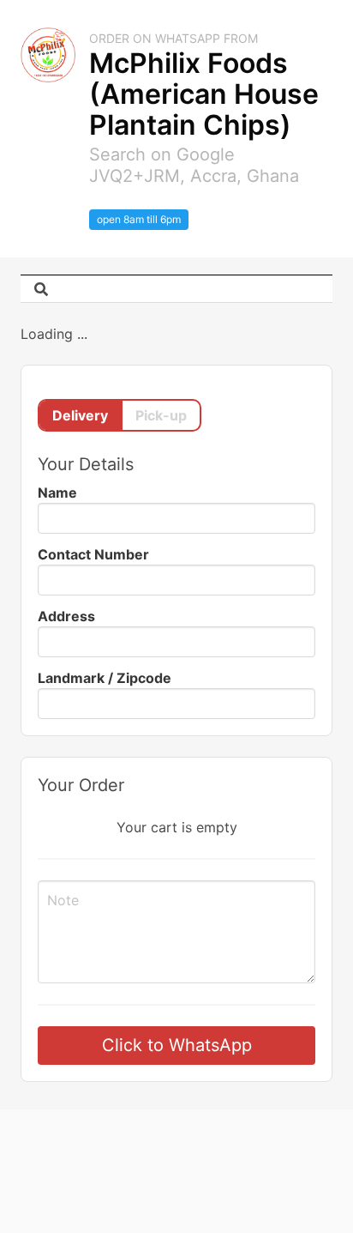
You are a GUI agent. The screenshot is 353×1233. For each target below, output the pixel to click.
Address (66, 616)
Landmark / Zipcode (104, 677)
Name (57, 492)
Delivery (80, 415)
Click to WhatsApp (177, 1045)
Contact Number (93, 554)
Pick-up (161, 415)
